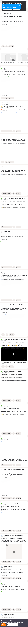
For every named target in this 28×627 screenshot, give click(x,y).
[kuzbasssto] (2, 103)
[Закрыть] (19, 6)
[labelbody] (2, 340)
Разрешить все (7, 9)
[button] (3, 46)
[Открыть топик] (14, 21)
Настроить (16, 9)
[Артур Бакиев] (2, 232)
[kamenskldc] (2, 470)
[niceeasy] (2, 305)
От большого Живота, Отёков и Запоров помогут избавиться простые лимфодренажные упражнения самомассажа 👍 (14, 362)
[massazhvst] (2, 372)
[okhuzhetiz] (2, 136)
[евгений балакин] (2, 567)
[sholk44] (2, 536)
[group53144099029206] (2, 199)
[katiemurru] (2, 17)
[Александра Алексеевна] (2, 615)
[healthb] (2, 167)
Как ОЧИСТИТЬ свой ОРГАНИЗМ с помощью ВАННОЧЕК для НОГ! (8, 62)
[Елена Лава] (2, 272)
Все (26, 51)
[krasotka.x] (2, 69)
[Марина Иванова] (2, 406)
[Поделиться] (6, 46)
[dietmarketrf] (2, 504)
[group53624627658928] (2, 439)
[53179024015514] (2, 584)
